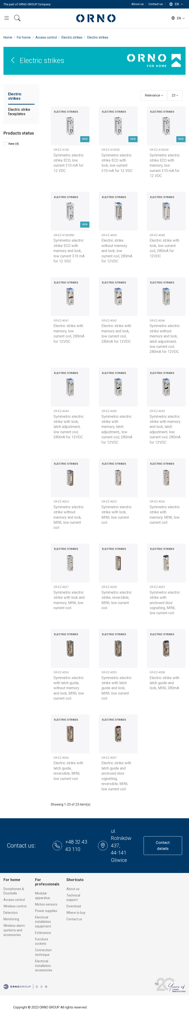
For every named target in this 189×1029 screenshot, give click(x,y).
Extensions (43, 933)
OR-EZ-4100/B (110, 149)
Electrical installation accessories (43, 965)
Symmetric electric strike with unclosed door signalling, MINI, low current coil (165, 602)
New (14, 143)
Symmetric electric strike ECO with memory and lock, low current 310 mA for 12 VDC (69, 250)
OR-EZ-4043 (109, 411)
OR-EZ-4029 (157, 587)
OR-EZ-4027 (61, 587)
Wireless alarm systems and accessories (14, 930)
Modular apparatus (42, 895)
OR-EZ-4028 (109, 587)
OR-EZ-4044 (61, 411)
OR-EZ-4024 (61, 501)
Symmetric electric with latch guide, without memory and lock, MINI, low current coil (68, 688)
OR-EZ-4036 (61, 757)
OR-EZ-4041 (61, 320)
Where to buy (76, 913)
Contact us (155, 4)
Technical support (73, 898)
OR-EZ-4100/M (159, 149)
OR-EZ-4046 (157, 320)
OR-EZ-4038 (157, 672)
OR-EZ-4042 (109, 320)
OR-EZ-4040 (157, 235)
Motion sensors (46, 904)
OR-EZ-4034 (61, 672)
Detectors (10, 913)
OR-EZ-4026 (157, 501)
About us (137, 4)
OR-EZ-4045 (157, 411)
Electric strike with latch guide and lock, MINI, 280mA (164, 683)
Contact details (163, 845)
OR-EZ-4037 (109, 757)
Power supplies (46, 911)
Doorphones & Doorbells (13, 891)
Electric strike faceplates (19, 111)
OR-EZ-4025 (109, 501)
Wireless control (15, 906)
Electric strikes (14, 96)
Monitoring (11, 919)
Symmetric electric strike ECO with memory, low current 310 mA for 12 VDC (165, 165)
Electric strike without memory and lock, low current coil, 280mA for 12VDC (116, 250)
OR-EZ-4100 (61, 149)
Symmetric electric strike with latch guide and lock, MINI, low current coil (116, 688)
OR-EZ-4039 (109, 235)
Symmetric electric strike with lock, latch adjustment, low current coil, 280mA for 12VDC (68, 426)
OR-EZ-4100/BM (63, 235)
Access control (14, 900)
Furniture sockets (41, 941)
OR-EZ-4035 (109, 672)
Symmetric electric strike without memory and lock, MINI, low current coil (68, 517)
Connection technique (43, 952)
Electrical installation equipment (43, 921)
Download (73, 906)
